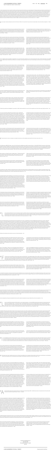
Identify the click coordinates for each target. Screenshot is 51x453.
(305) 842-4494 (25, 441)
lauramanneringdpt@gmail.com (25, 440)
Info (36, 3)
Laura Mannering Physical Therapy (12, 3)
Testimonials (43, 3)
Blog (39, 3)
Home (34, 3)
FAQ (46, 3)
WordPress (45, 449)
